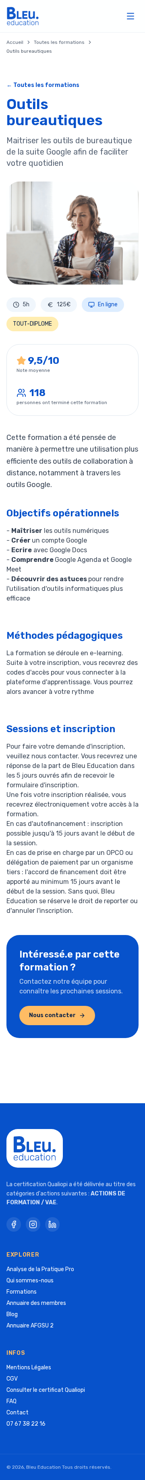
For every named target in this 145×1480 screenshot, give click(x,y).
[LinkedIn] (52, 1224)
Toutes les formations (59, 42)
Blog (12, 1314)
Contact (17, 1412)
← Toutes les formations (42, 85)
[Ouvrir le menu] (130, 16)
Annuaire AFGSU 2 (30, 1325)
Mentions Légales (28, 1367)
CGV (12, 1378)
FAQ (11, 1401)
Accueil (14, 42)
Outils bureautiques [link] (29, 51)
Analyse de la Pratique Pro (40, 1269)
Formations (21, 1291)
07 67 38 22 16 (26, 1423)
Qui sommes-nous (30, 1280)
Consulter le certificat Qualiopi (45, 1390)
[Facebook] (13, 1224)
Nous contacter (52, 1015)
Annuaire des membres (36, 1303)
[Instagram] (33, 1224)
